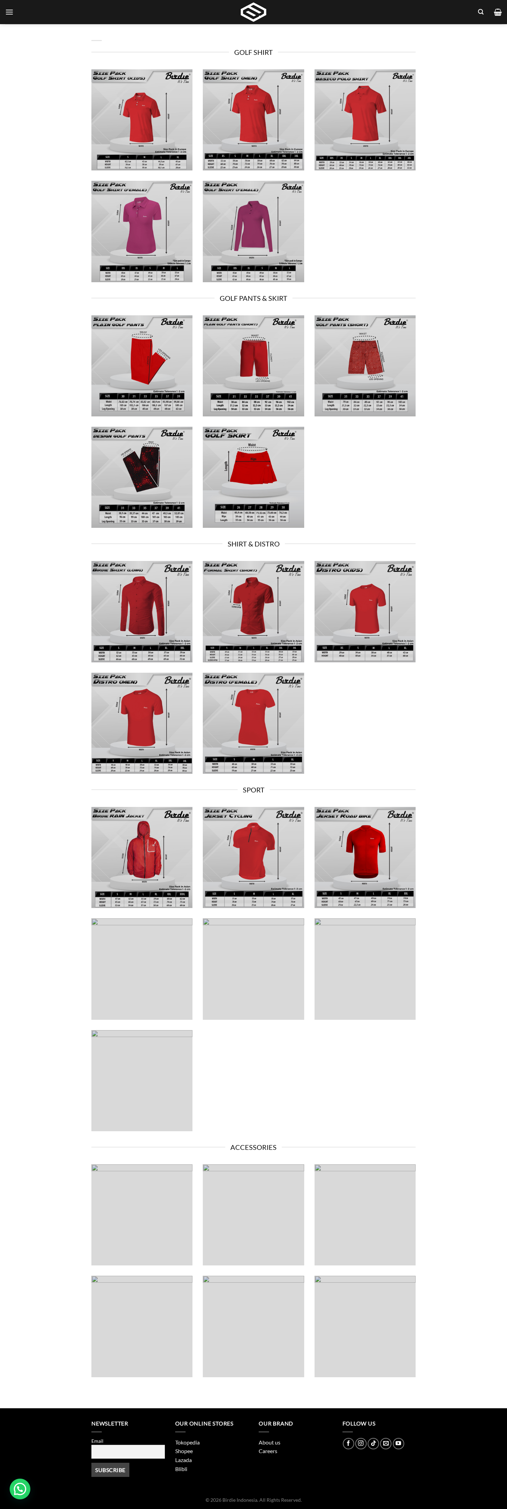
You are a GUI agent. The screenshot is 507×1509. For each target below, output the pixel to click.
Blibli (181, 1469)
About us (269, 1442)
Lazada (183, 1460)
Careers (268, 1451)
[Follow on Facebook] (348, 1443)
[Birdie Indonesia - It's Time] (253, 12)
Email (97, 1441)
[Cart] (498, 12)
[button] (20, 1489)
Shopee (184, 1451)
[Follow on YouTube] (398, 1443)
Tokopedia (187, 1442)
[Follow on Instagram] (361, 1443)
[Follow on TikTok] (373, 1443)
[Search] (481, 12)
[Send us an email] (385, 1443)
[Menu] (9, 11)
